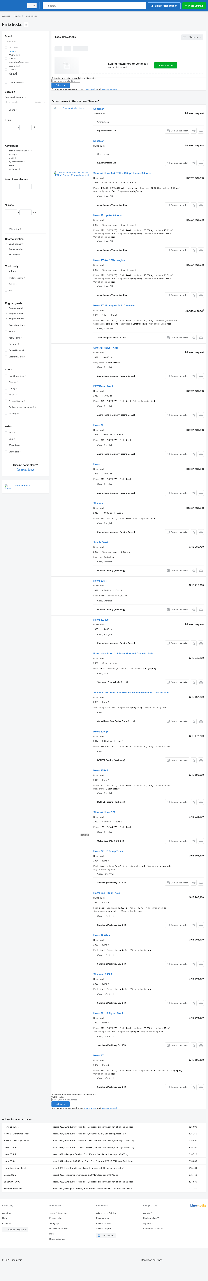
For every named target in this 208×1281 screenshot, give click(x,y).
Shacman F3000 (102, 974)
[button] (194, 131)
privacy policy (90, 89)
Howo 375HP (100, 581)
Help (4, 1218)
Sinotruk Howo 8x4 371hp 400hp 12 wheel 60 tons (122, 173)
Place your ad (166, 65)
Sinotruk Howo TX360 (105, 347)
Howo (96, 464)
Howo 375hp (100, 731)
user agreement (109, 89)
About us (6, 1213)
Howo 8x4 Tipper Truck (106, 893)
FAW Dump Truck (103, 386)
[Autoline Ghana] (13, 6)
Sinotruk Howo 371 (104, 812)
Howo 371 (99, 425)
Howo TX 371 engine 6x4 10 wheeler (114, 305)
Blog (51, 1234)
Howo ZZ (98, 1055)
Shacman (98, 109)
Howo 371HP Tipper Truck (108, 1013)
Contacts (6, 1223)
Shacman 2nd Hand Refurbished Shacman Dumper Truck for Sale (131, 692)
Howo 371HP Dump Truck (108, 851)
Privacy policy (55, 1218)
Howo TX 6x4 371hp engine (109, 260)
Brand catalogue (57, 1239)
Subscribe (60, 85)
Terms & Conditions (58, 1213)
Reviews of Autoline (58, 1228)
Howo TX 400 (101, 620)
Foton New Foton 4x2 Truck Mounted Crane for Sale (123, 653)
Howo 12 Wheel (102, 935)
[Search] (46, 6)
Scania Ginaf (100, 542)
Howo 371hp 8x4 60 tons (107, 215)
